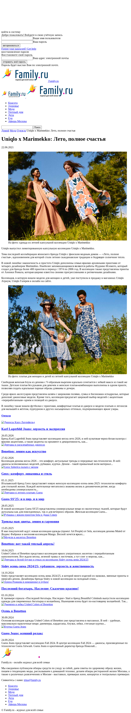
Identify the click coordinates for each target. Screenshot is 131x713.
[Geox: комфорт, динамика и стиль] (19, 467)
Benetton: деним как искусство (23, 451)
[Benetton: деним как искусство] (23, 444)
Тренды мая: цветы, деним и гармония (30, 521)
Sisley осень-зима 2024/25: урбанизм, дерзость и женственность (47, 566)
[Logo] (13, 97)
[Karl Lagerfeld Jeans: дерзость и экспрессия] (18, 422)
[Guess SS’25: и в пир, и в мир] (22, 492)
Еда (10, 118)
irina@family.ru (32, 680)
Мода (11, 109)
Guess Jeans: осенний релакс (22, 633)
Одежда (21, 130)
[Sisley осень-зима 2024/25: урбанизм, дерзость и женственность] (44, 559)
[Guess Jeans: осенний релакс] (13, 626)
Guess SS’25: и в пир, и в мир (22, 499)
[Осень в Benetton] (27, 604)
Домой (5, 130)
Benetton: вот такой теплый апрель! (27, 544)
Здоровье (13, 105)
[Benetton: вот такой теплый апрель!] (18, 537)
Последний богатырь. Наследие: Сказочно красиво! (40, 588)
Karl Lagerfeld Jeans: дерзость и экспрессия (33, 429)
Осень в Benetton (13, 611)
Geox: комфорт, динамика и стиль (26, 473)
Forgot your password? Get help (18, 48)
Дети (11, 115)
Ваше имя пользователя (46, 38)
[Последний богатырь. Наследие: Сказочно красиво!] (25, 581)
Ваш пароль (40, 41)
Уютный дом (15, 112)
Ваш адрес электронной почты (51, 58)
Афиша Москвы (17, 121)
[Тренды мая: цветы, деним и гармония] (29, 514)
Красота (13, 102)
